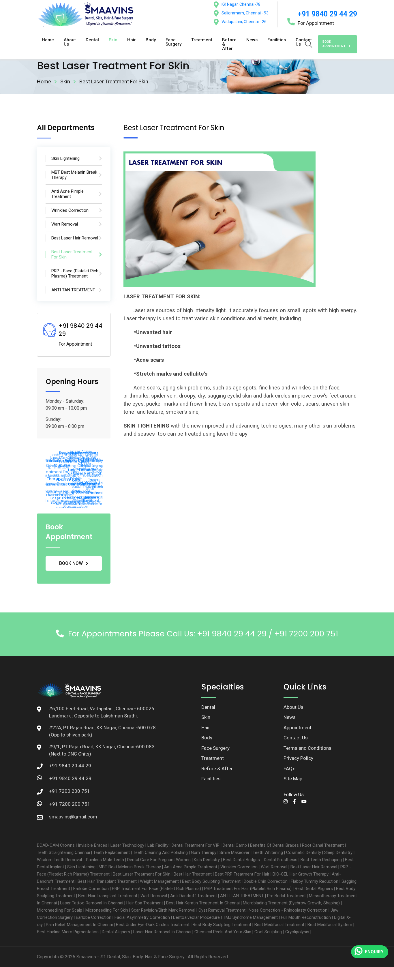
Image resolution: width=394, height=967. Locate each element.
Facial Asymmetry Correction (142, 917)
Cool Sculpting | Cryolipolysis (281, 931)
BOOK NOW (71, 563)
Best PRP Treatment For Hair (242, 874)
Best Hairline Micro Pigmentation (68, 931)
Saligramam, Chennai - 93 (245, 13)
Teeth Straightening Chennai (63, 852)
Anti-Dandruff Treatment (193, 895)
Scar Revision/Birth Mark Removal (163, 910)
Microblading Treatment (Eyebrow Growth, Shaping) (291, 903)
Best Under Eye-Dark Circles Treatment (153, 924)
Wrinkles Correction (239, 866)
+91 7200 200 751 (69, 804)
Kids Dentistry (207, 859)
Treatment (201, 39)
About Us (70, 42)
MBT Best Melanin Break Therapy (130, 866)
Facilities (276, 39)
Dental (92, 39)
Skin (113, 39)
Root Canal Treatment (323, 845)
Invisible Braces (92, 845)
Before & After (229, 44)
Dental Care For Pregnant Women (159, 859)
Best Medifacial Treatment (279, 924)
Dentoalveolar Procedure (196, 917)
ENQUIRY (374, 951)
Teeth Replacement (111, 852)
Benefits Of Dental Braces (274, 845)
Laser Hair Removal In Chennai (162, 931)
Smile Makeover (234, 852)
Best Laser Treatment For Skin (141, 874)
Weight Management (159, 881)
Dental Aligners (116, 931)
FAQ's (290, 768)
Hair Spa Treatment (144, 903)
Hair (131, 39)
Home (48, 39)
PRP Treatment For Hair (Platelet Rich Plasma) (248, 888)
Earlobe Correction (91, 888)
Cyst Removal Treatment (221, 910)
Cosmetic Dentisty (303, 852)
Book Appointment (334, 44)
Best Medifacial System (329, 924)
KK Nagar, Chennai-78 (241, 4)
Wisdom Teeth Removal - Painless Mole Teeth (80, 859)
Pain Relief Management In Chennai (79, 924)
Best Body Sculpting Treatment (211, 881)
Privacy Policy (298, 758)
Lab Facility (157, 845)
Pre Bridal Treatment (286, 895)
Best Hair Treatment (193, 874)
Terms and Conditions (307, 748)
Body (151, 39)
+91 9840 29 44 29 (327, 14)
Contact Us (296, 738)
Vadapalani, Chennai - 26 (244, 21)
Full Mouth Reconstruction (306, 917)
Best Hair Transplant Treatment (107, 881)
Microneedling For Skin (106, 910)
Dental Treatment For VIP (195, 845)
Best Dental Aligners (314, 888)
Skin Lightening (81, 866)
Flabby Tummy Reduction (314, 881)
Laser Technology (127, 845)
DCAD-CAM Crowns (56, 845)
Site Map (293, 779)
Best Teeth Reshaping (321, 859)
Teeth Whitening (268, 852)
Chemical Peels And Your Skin (222, 931)
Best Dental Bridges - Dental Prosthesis (260, 859)
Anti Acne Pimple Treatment (190, 866)
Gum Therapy (203, 852)
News (252, 39)
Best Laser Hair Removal (313, 866)
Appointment (298, 727)
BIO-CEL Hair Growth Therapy (301, 874)
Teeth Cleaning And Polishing (160, 852)
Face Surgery (173, 42)
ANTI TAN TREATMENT (242, 895)
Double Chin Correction (266, 881)
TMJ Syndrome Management (250, 917)
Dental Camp (235, 845)
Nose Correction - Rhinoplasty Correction (288, 910)
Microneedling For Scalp (59, 910)
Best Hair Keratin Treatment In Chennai (203, 903)
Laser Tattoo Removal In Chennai (91, 903)
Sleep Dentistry (338, 852)
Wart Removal (274, 866)
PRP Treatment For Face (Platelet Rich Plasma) (156, 888)
